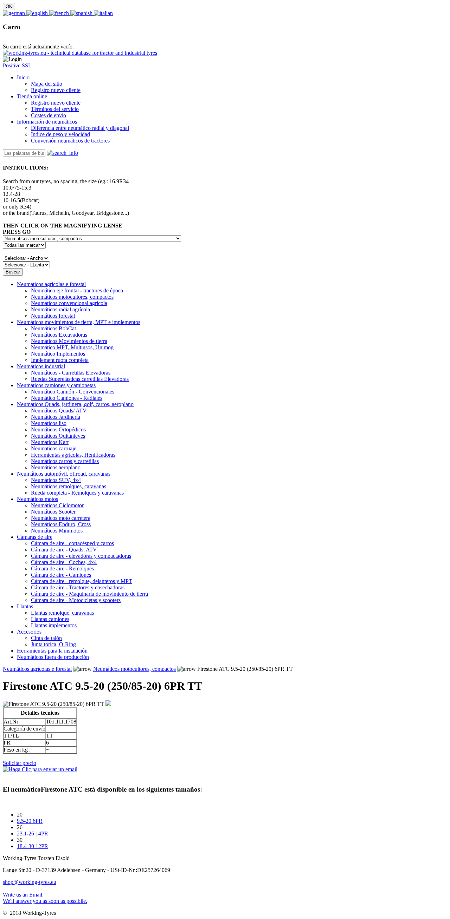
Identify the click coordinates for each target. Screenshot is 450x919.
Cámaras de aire (34, 537)
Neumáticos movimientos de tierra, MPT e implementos (78, 322)
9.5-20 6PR (30, 821)
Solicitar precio (19, 763)
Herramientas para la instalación (52, 651)
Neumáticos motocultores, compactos (134, 669)
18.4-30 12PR (32, 846)
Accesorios (29, 632)
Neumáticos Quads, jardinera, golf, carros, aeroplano (75, 404)
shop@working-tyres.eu (29, 882)
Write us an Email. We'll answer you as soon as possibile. (45, 898)
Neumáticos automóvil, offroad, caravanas (63, 474)
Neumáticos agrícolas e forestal (51, 284)
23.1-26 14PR (32, 834)
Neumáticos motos (37, 499)
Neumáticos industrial (41, 366)
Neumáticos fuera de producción (53, 657)
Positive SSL (17, 65)
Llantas (25, 606)
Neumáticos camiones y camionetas (56, 385)
